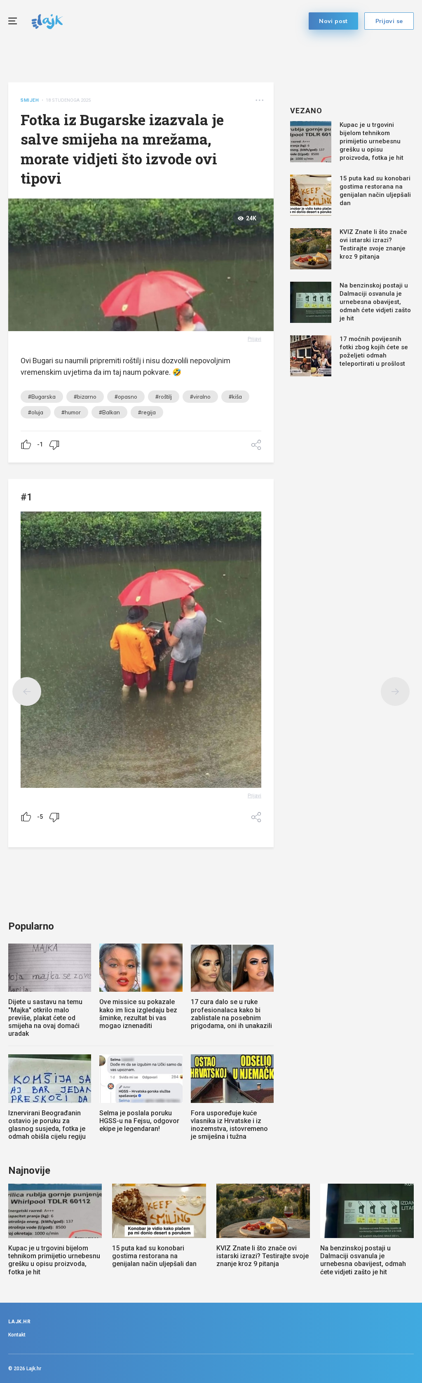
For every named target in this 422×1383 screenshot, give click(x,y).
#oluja (35, 412)
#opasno (126, 396)
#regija (147, 412)
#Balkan (109, 412)
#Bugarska (42, 396)
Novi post (333, 21)
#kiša (235, 396)
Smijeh (30, 100)
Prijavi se (389, 21)
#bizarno (85, 396)
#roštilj (163, 396)
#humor (71, 412)
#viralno (200, 396)
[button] (259, 100)
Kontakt (17, 1335)
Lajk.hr (33, 1368)
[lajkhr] (47, 20)
